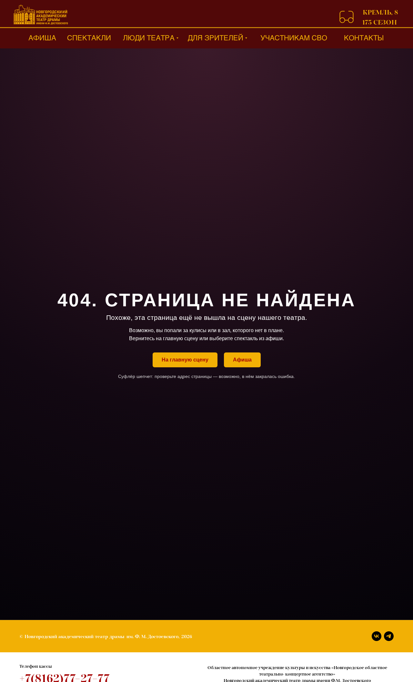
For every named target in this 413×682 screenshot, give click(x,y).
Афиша (242, 359)
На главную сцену (185, 359)
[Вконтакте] (376, 636)
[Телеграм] (389, 636)
